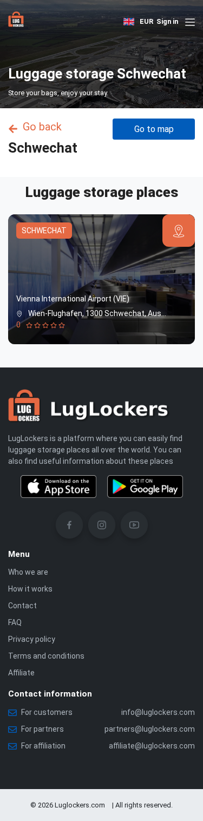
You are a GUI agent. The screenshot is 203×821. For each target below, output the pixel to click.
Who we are (28, 572)
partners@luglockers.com (149, 729)
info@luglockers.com (158, 712)
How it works (30, 588)
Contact (22, 605)
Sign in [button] (167, 21)
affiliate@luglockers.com (152, 745)
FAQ (15, 622)
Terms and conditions (46, 656)
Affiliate (21, 672)
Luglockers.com (80, 805)
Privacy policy (31, 639)
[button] (128, 22)
